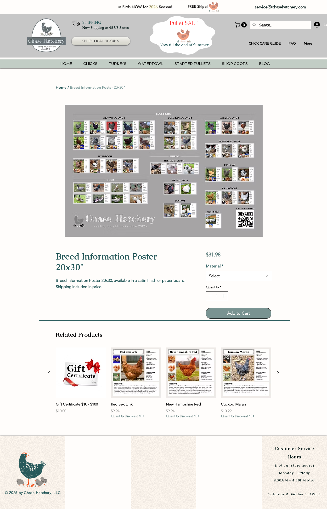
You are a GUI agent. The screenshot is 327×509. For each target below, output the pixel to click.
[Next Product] (278, 373)
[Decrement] (210, 296)
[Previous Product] (49, 373)
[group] (163, 385)
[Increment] (224, 296)
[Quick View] (81, 372)
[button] (241, 25)
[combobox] (238, 276)
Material (215, 266)
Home (61, 87)
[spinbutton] (217, 296)
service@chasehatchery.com (280, 7)
